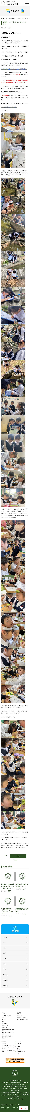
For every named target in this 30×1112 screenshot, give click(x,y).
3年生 (4, 953)
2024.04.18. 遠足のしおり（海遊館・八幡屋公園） (14, 69)
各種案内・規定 (5, 1025)
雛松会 (18, 1048)
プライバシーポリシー (15, 1104)
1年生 (4, 942)
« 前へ (5, 855)
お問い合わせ (4, 1104)
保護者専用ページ (21, 1051)
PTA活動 (19, 1046)
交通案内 (4, 1019)
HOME (4, 18)
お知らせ (5, 937)
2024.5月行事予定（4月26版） (9, 107)
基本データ (4, 1023)
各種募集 (5, 980)
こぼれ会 (19, 1053)
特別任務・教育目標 (6, 1015)
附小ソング (4, 1038)
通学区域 (4, 1043)
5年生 (4, 964)
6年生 (4, 969)
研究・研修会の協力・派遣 (22, 1019)
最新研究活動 (19, 1015)
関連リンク (4, 1027)
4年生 (4, 958)
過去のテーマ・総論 (21, 1017)
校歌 (3, 1021)
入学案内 (4, 1041)
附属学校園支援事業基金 (7, 1036)
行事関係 (5, 985)
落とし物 (5, 975)
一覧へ (18, 856)
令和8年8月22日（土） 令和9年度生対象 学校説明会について (8, 1047)
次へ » (15, 860)
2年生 (4, 948)
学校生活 (19, 1041)
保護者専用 (10, 18)
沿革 (3, 1017)
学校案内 (4, 1013)
